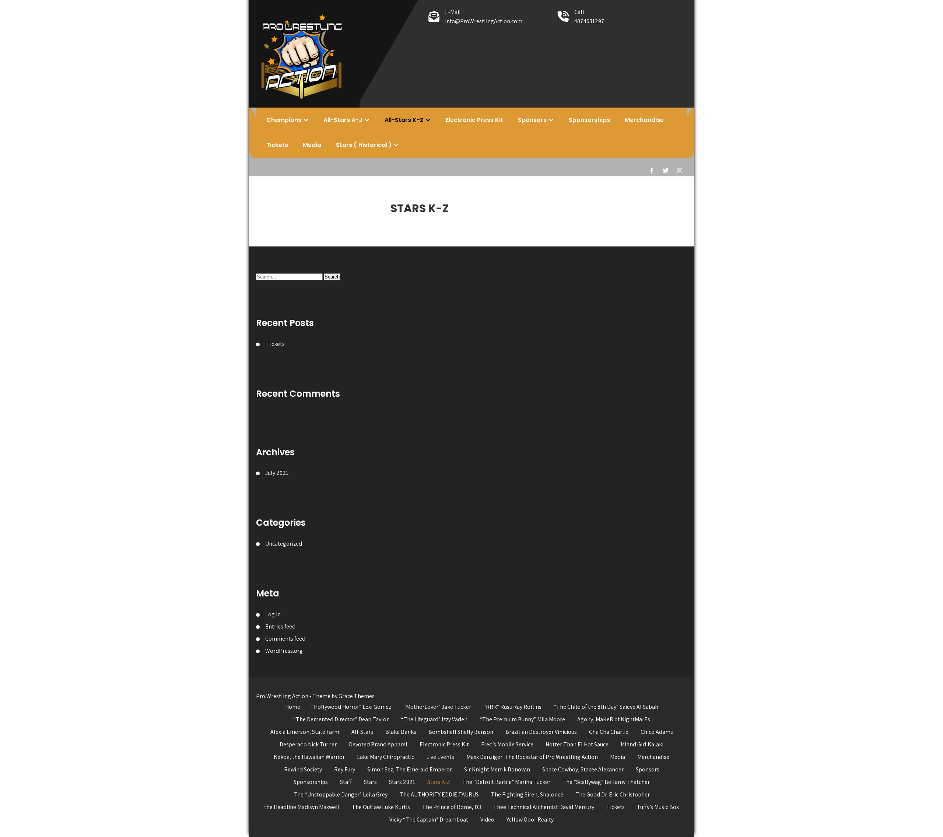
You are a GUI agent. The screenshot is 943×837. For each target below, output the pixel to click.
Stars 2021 (402, 782)
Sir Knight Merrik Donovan (497, 769)
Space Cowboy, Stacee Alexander (583, 769)
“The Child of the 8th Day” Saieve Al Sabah (606, 707)
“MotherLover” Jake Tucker (437, 707)
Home (292, 707)
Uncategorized (283, 543)
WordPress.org (284, 651)
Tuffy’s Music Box (658, 807)
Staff (346, 782)
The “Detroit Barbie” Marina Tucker (506, 782)
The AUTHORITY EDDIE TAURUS (439, 794)
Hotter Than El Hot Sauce (577, 744)
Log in (273, 614)
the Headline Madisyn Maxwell (302, 807)
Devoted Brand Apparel (378, 744)
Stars (370, 782)
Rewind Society (303, 769)
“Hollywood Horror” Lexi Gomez (351, 707)
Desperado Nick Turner (308, 744)
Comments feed (285, 638)
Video (487, 819)
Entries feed (280, 626)
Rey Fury (344, 769)
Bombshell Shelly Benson (460, 732)
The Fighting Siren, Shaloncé (527, 794)
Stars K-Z (438, 782)
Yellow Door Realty (530, 819)
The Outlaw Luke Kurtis (381, 807)
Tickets (277, 145)
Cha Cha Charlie (608, 732)
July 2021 (276, 473)
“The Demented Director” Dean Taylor (341, 719)
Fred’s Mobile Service (507, 744)
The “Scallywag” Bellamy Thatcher (606, 782)
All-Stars (362, 732)
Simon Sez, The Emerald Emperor (409, 769)
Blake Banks (400, 732)
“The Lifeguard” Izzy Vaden (434, 719)
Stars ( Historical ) (364, 145)
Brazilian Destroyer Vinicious (541, 732)
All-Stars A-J (342, 120)
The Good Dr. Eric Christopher (612, 794)
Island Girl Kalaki (642, 744)
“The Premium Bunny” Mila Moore (522, 719)
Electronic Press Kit (474, 120)
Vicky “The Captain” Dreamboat (428, 819)
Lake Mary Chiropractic (385, 757)
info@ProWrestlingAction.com (483, 21)
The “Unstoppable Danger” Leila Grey (341, 794)
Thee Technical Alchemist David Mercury (543, 807)
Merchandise (644, 120)
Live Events (440, 757)
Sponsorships (589, 120)
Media (312, 145)
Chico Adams (657, 732)
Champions (283, 120)
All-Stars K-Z (404, 120)
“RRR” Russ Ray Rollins (512, 707)
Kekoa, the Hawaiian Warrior (309, 757)
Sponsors (532, 120)
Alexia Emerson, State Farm (304, 732)
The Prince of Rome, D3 (451, 807)
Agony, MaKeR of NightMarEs (613, 719)
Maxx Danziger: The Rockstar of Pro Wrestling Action (532, 757)
